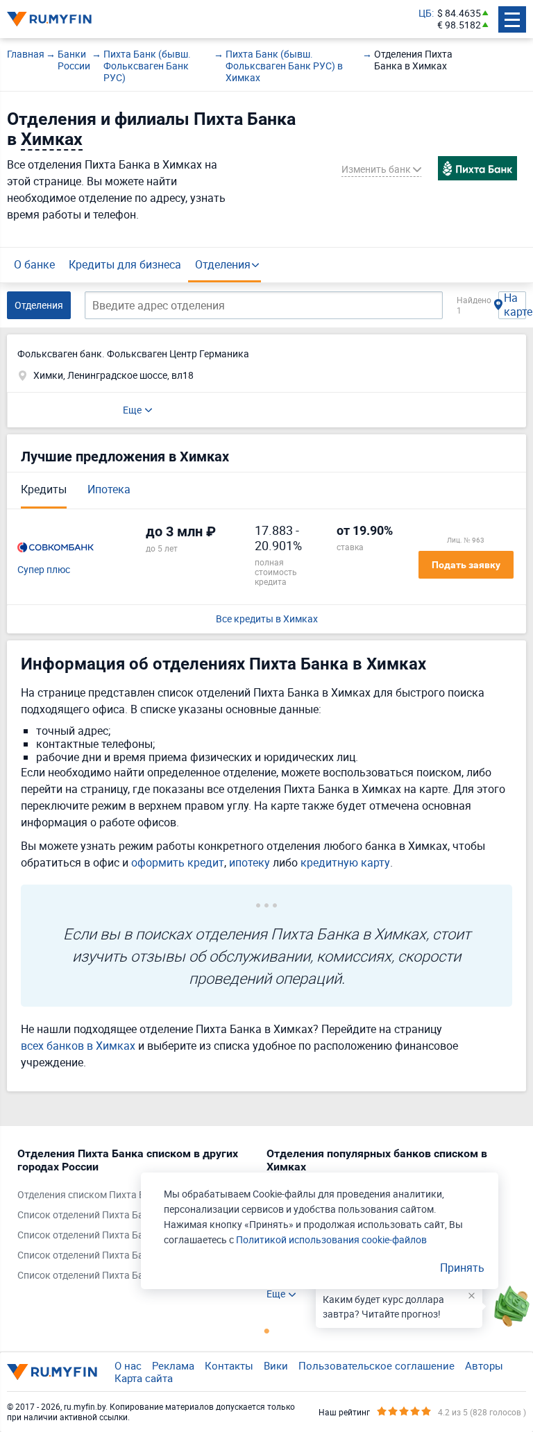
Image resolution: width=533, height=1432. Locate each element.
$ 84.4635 (459, 13)
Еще (132, 409)
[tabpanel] (135, 1217)
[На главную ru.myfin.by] (52, 1371)
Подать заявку (466, 564)
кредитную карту (345, 862)
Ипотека (108, 489)
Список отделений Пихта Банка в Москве (111, 1215)
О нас (128, 1365)
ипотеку (249, 862)
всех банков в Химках (78, 1045)
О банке (34, 264)
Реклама (173, 1365)
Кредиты (44, 489)
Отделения (223, 264)
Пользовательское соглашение (376, 1365)
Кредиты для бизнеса (125, 264)
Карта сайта (144, 1378)
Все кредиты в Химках (267, 619)
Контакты (229, 1365)
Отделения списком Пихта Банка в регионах (118, 1195)
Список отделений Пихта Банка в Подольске (118, 1255)
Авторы (484, 1365)
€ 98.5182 (459, 25)
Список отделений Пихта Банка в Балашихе (116, 1235)
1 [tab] (266, 1331)
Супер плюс (43, 570)
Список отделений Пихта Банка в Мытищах (116, 1275)
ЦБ (425, 13)
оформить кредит (177, 862)
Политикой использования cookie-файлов (331, 1239)
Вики (276, 1365)
